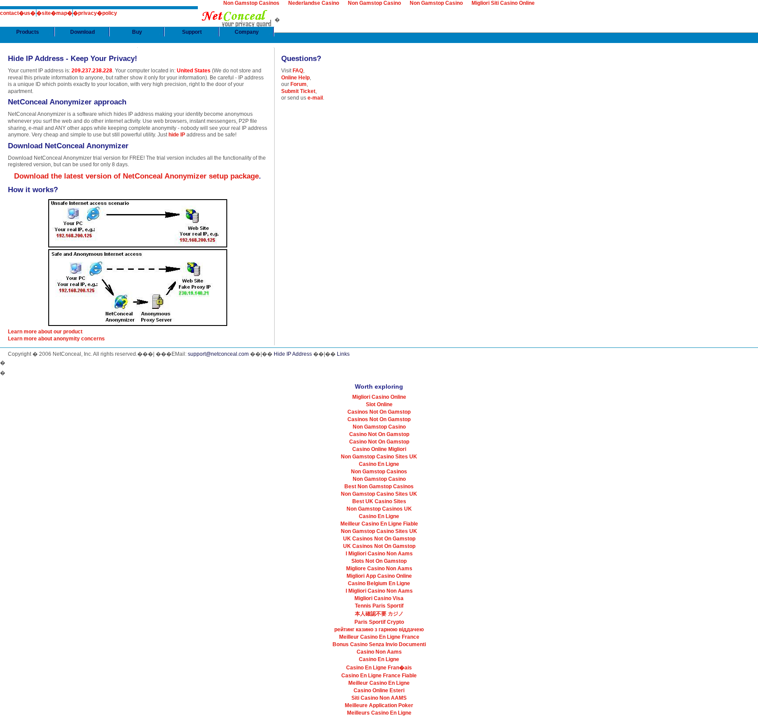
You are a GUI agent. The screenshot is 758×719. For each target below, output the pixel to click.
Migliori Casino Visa (379, 598)
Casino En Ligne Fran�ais (379, 668)
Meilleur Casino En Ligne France (379, 637)
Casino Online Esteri (379, 690)
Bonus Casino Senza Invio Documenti (379, 644)
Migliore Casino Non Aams (379, 568)
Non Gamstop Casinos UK (379, 509)
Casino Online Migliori (379, 449)
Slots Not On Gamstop (379, 561)
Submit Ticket (298, 91)
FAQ (298, 71)
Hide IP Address (293, 354)
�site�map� (54, 13)
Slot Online (379, 404)
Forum (298, 84)
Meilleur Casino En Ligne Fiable (379, 524)
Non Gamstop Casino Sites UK (379, 457)
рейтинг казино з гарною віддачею (379, 629)
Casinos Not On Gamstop (379, 412)
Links (343, 354)
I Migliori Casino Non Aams (379, 554)
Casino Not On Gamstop (379, 434)
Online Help (295, 78)
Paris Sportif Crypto (379, 622)
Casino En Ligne (379, 464)
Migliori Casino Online (379, 397)
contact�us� (18, 13)
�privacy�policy (95, 13)
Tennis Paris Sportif (379, 606)
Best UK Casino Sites (379, 501)
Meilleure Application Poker (379, 705)
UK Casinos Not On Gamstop (379, 539)
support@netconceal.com (218, 354)
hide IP (176, 135)
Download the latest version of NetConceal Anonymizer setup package (136, 176)
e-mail (315, 98)
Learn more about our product (45, 332)
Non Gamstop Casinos (379, 472)
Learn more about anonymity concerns (56, 339)
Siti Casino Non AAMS (379, 698)
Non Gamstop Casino (379, 427)
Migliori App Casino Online (379, 576)
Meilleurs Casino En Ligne (379, 713)
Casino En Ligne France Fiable (379, 675)
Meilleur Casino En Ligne (379, 683)
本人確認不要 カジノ (379, 614)
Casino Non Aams (379, 652)
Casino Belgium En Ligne (379, 583)
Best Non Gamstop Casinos (379, 486)
